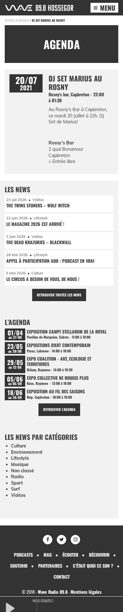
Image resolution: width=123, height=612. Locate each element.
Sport (17, 483)
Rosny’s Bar (61, 143)
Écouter (70, 554)
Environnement (26, 452)
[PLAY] (20, 607)
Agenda (24, 20)
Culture (18, 446)
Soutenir (18, 565)
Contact (62, 576)
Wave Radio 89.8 (52, 591)
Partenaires (50, 565)
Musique (20, 464)
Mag (48, 554)
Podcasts (23, 554)
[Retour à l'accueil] (39, 8)
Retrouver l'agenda (59, 409)
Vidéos (18, 495)
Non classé (22, 471)
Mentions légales (86, 591)
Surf (15, 489)
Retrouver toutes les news (59, 294)
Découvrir (99, 554)
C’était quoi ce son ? (93, 565)
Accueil (10, 20)
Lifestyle (20, 458)
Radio (17, 477)
